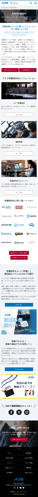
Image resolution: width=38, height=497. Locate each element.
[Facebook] (11, 412)
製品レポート (9, 467)
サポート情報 (28, 463)
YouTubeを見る (19, 369)
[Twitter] (19, 412)
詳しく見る (19, 114)
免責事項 (12, 491)
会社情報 (9, 472)
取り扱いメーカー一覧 (19, 257)
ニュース (9, 463)
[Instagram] (27, 412)
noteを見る (19, 304)
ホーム (9, 453)
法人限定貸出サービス (27, 70)
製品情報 (28, 453)
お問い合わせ (28, 472)
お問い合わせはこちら (10, 70)
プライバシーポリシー (22, 491)
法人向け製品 (4, 7)
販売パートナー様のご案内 (19, 253)
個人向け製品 (9, 458)
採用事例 (28, 467)
